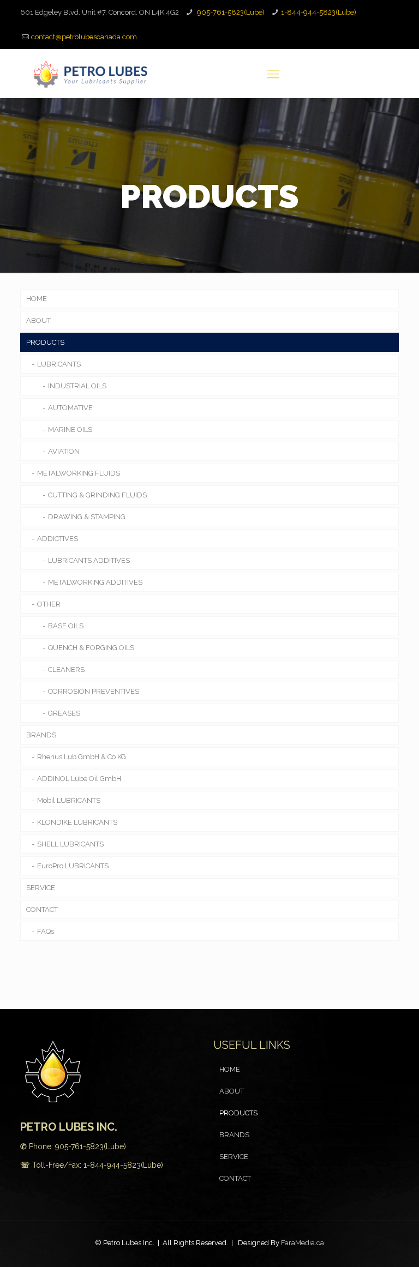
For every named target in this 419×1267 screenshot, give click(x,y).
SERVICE (40, 888)
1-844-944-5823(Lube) (318, 12)
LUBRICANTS (59, 364)
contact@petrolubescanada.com (84, 37)
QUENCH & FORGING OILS (91, 648)
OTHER (49, 604)
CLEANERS (66, 669)
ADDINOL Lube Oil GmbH (79, 778)
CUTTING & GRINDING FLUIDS (97, 495)
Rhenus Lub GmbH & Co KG (81, 757)
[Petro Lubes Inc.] (91, 73)
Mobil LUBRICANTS (68, 800)
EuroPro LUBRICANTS (73, 866)
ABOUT (38, 320)
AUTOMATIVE (70, 408)
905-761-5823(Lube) (230, 12)
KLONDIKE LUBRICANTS (77, 822)
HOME (36, 299)
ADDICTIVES (57, 539)
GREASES (64, 713)
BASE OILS (65, 626)
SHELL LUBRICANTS (70, 844)
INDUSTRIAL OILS (77, 386)
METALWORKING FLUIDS (78, 473)
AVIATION (64, 451)
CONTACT (42, 909)
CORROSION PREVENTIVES (93, 691)
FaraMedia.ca (302, 1243)
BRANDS (41, 735)
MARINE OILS (70, 429)
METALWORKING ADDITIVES (95, 582)
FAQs (45, 931)
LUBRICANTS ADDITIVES (89, 560)
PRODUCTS (45, 342)
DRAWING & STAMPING (86, 517)
